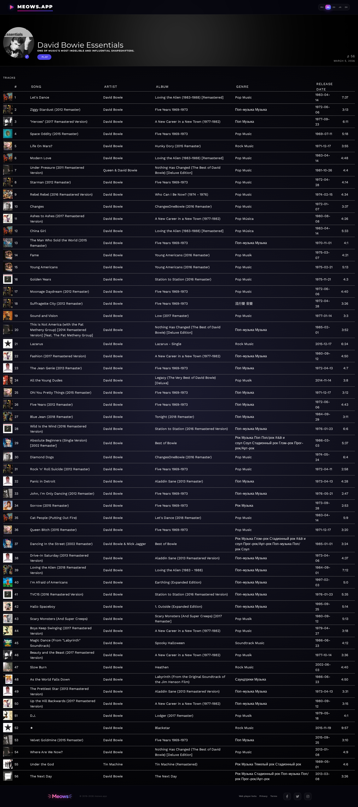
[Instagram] (308, 796)
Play (45, 57)
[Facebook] (287, 796)
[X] (297, 796)
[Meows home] (59, 796)
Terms (273, 796)
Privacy (263, 796)
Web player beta (247, 796)
